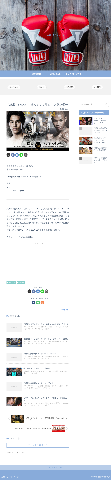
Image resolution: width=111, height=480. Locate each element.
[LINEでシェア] (21, 155)
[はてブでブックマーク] (17, 155)
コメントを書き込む (38, 445)
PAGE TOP (56, 468)
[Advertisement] (38, 259)
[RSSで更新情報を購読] (42, 302)
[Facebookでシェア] (13, 155)
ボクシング (12, 282)
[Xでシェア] (8, 155)
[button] (26, 155)
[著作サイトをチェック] (33, 302)
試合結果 (21, 282)
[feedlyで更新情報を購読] (38, 302)
